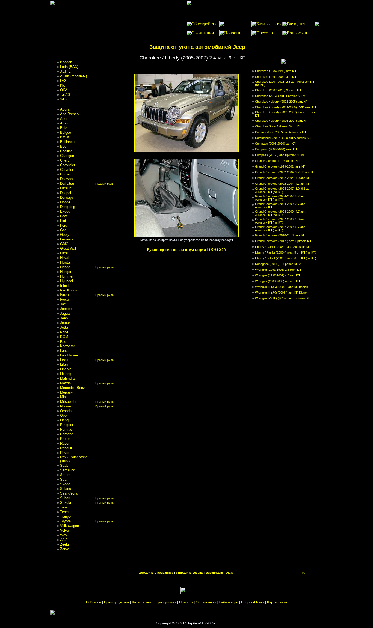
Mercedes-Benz (72, 388)
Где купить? (166, 602)
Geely (64, 235)
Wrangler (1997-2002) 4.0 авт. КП (277, 275)
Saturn (65, 475)
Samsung (67, 470)
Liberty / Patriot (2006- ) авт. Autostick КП (282, 246)
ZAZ (63, 540)
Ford (63, 225)
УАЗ (63, 99)
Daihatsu (67, 183)
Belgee (65, 132)
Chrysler (66, 170)
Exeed (65, 211)
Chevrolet (67, 165)
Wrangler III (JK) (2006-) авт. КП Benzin (281, 286)
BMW (64, 137)
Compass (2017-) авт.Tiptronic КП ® (279, 155)
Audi (63, 119)
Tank (64, 507)
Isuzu (64, 295)
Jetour (65, 323)
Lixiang (65, 374)
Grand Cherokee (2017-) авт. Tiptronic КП (283, 241)
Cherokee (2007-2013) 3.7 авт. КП (278, 90)
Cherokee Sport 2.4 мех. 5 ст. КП (277, 126)
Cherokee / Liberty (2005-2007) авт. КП (281, 120)
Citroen (65, 174)
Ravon (65, 443)
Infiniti (65, 286)
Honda (65, 267)
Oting (64, 420)
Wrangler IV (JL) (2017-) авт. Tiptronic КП (282, 298)
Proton (65, 439)
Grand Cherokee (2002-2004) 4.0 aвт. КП (282, 178)
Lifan (64, 364)
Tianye (65, 516)
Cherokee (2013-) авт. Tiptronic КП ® (280, 95)
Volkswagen (69, 526)
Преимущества (116, 602)
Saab (64, 465)
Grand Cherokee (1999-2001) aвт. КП (280, 166)
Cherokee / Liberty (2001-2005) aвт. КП (281, 101)
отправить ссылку (189, 572)
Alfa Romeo (69, 114)
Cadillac (66, 151)
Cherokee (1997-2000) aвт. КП (275, 76)
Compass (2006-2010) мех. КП (276, 149)
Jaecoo (66, 309)
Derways (67, 197)
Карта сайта (277, 602)
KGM (64, 337)
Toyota (65, 521)
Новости (186, 602)
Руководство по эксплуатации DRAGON (187, 249)
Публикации (228, 602)
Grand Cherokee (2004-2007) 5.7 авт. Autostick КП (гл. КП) (280, 198)
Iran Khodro (69, 290)
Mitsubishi (68, 402)
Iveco (64, 299)
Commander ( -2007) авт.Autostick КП (280, 132)
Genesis (66, 239)
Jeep (64, 318)
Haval (64, 258)
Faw (63, 216)
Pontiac (66, 429)
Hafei (64, 253)
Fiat (63, 221)
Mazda (65, 383)
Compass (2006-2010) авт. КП (275, 143)
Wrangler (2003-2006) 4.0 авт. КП (277, 281)
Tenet (64, 512)
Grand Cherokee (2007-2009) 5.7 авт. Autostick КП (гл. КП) (280, 228)
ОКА (63, 90)
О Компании (206, 602)
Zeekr (64, 544)
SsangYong (69, 493)
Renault (66, 448)
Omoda (66, 411)
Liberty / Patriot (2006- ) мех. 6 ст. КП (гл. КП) (285, 258)
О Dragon (93, 602)
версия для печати (220, 572)
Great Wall (68, 248)
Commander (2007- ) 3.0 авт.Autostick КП (283, 137)
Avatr (64, 123)
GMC (64, 244)
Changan (67, 156)
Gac (63, 230)
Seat (63, 479)
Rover (64, 453)
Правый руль (104, 183)
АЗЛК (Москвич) (73, 76)
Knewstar (67, 346)
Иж (62, 85)
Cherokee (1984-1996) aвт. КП (275, 71)
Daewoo (66, 179)
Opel (63, 415)
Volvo (64, 530)
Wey (63, 535)
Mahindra (67, 378)
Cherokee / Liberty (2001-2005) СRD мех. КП (285, 107)
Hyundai (66, 281)
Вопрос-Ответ (252, 602)
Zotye (64, 549)
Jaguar (65, 313)
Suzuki (65, 503)
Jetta (64, 327)
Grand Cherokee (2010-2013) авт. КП (280, 235)
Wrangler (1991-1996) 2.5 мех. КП (278, 269)
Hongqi (65, 272)
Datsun (65, 188)
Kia (62, 341)
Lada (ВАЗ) (69, 67)
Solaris (65, 489)
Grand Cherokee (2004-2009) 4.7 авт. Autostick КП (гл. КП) (280, 213)
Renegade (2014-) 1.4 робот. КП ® (278, 264)
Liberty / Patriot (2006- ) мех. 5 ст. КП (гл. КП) (285, 252)
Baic (63, 128)
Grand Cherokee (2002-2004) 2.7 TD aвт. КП (285, 172)
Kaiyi (64, 332)
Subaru (65, 498)
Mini (63, 397)
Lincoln (65, 369)
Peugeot (66, 425)
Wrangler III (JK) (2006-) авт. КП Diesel (281, 292)
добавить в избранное (156, 572)
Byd (63, 146)
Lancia (65, 351)
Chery (64, 160)
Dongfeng (67, 207)
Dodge (65, 202)
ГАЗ (63, 81)
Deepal (65, 193)
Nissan (65, 406)
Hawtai (65, 262)
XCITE (65, 71)
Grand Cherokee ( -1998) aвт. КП (277, 160)
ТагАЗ (65, 95)
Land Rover (69, 355)
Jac (63, 304)
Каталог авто (142, 602)
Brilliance (67, 142)
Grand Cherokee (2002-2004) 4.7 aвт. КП (282, 183)
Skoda (65, 484)
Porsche (66, 434)
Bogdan (66, 62)
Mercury (66, 392)
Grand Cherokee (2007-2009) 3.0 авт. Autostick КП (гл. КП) (280, 221)
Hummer (66, 276)
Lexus (65, 360)
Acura (64, 109)
